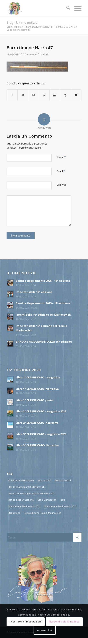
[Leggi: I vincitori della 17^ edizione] (10, 294)
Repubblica (14, 512)
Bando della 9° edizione (21, 499)
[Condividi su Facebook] (12, 95)
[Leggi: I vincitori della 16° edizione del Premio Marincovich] (10, 328)
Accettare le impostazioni (26, 621)
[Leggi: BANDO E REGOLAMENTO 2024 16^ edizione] (10, 343)
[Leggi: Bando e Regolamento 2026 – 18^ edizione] (10, 282)
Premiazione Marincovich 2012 (60, 506)
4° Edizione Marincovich (21, 480)
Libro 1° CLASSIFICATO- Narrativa (37, 389)
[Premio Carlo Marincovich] (36, 8)
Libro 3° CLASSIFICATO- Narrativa (37, 445)
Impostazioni (45, 630)
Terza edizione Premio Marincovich (42, 512)
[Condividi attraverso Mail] (76, 95)
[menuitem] (66, 8)
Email (61, 171)
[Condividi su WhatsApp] (33, 95)
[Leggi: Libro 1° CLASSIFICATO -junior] (10, 402)
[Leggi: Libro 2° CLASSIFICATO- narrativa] (10, 424)
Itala (62, 499)
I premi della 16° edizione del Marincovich (43, 314)
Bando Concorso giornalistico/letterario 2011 (31, 493)
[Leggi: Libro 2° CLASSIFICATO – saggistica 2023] (10, 413)
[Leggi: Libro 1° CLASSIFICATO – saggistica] (10, 379)
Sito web (61, 184)
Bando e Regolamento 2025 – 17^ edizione (43, 303)
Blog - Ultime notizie (22, 22)
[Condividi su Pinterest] (44, 95)
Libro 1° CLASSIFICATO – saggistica (38, 377)
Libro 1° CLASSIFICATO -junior (35, 400)
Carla (46, 54)
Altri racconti (44, 480)
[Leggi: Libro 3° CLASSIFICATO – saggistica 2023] (10, 436)
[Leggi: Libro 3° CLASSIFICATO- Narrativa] (10, 447)
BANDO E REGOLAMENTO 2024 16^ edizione (44, 341)
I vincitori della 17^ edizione (34, 292)
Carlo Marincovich (46, 499)
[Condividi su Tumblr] (65, 95)
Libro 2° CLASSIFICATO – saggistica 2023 (41, 411)
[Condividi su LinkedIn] (55, 95)
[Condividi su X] (23, 95)
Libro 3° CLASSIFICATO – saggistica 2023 (41, 434)
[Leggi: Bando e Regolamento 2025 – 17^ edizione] (10, 305)
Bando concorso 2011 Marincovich (26, 486)
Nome (61, 157)
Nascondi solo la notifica (64, 621)
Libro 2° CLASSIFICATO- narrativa (37, 423)
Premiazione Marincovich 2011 (24, 506)
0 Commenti (30, 54)
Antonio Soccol (63, 480)
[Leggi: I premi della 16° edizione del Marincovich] (10, 316)
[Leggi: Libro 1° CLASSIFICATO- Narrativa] (10, 391)
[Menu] (75, 8)
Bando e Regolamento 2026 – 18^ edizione (43, 281)
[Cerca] (66, 8)
